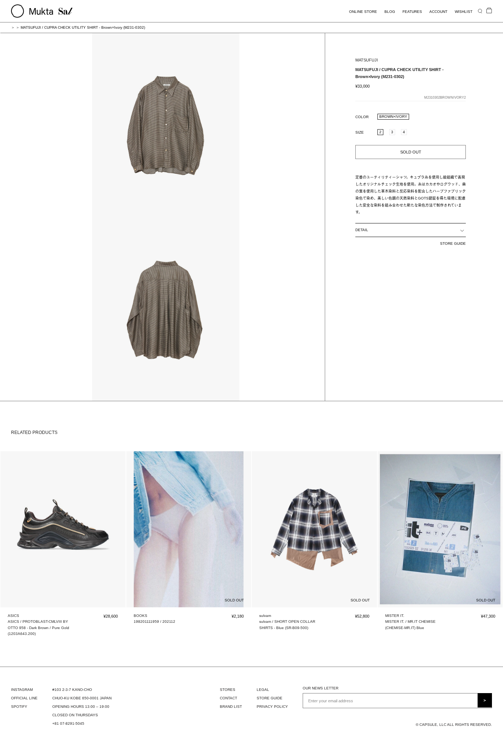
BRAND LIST (231, 707)
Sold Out (410, 151)
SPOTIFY (19, 707)
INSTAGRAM (22, 690)
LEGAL (263, 690)
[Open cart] (489, 11)
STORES (227, 690)
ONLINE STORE (363, 12)
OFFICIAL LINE (24, 698)
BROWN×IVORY (393, 116)
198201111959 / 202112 (154, 621)
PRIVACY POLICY (272, 707)
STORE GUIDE (453, 243)
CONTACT (228, 698)
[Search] (480, 11)
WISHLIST (463, 12)
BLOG (389, 12)
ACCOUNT (438, 12)
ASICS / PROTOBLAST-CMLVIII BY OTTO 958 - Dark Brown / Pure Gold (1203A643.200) (38, 627)
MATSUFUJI (366, 60)
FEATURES (412, 12)
